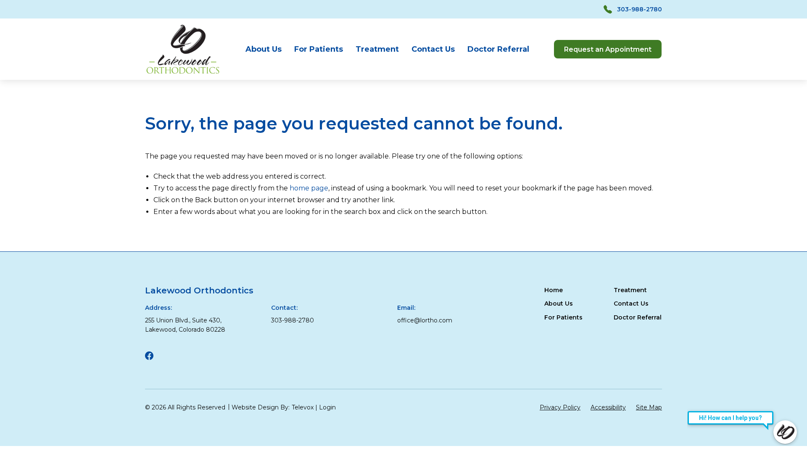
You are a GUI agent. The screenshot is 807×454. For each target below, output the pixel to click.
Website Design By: (261, 407)
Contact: (284, 307)
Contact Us (433, 49)
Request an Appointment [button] (607, 49)
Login (327, 407)
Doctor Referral (498, 49)
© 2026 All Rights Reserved (185, 407)
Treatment (377, 49)
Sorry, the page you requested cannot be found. (354, 124)
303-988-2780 (639, 9)
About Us (263, 49)
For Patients (318, 49)
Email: (406, 307)
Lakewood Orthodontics (199, 290)
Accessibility (608, 407)
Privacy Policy (560, 407)
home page (309, 188)
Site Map (649, 407)
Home (553, 290)
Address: (158, 307)
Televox (303, 407)
